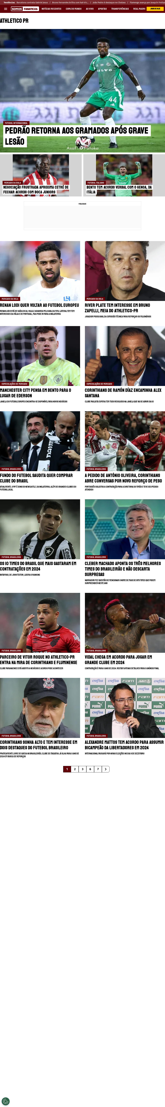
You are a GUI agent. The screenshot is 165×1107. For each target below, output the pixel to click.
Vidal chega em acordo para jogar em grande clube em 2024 (118, 659)
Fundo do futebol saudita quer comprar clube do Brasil (36, 478)
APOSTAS (102, 8)
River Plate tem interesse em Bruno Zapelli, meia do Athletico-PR (117, 308)
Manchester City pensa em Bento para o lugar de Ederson (35, 393)
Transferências (120, 8)
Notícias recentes (51, 8)
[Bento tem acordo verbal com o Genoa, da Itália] (124, 175)
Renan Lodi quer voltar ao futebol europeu (39, 305)
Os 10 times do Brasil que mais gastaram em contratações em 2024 (38, 566)
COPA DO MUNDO (74, 8)
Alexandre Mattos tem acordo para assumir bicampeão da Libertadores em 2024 (124, 745)
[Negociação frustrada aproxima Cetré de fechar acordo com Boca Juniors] (41, 175)
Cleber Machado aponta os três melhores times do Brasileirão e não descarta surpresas (123, 569)
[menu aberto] (6, 9)
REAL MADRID (140, 8)
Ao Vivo (90, 8)
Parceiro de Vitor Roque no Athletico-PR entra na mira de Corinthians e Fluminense (38, 659)
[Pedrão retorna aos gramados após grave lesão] (82, 90)
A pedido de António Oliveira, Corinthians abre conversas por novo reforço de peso (123, 478)
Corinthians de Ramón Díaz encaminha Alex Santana (123, 393)
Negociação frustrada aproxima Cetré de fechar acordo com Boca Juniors (36, 190)
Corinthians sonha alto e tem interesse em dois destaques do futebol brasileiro (38, 745)
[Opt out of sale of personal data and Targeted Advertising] (6, 1101)
